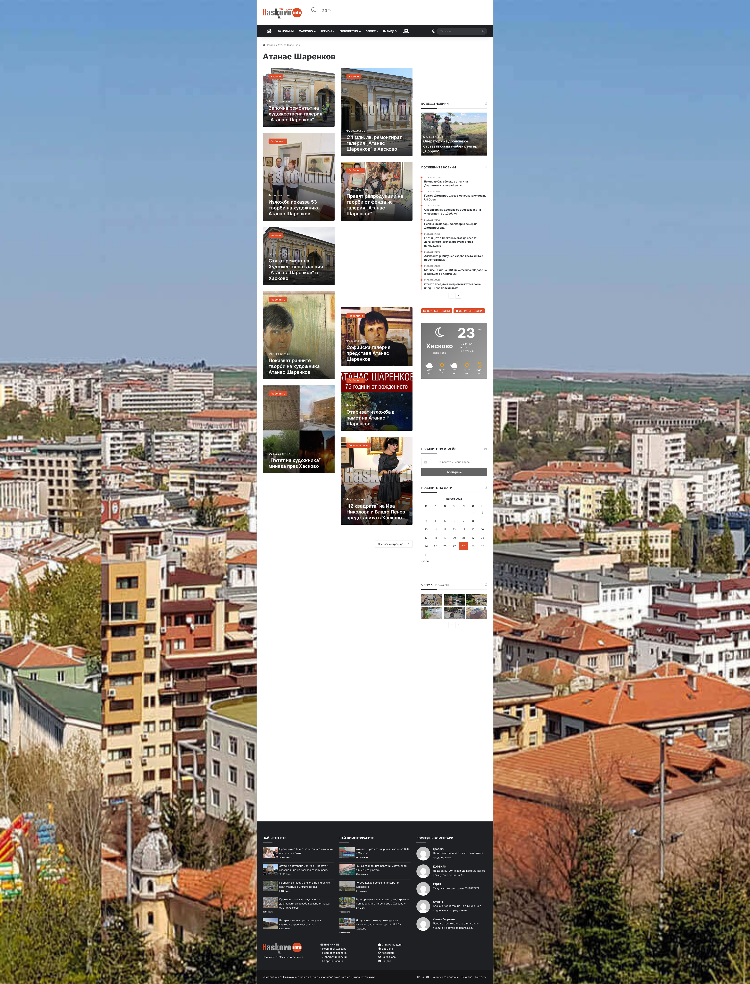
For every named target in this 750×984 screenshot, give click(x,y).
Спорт (371, 31)
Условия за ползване (446, 977)
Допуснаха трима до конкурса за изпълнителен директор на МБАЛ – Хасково (378, 924)
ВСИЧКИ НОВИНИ (438, 310)
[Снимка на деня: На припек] (476, 600)
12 (445, 529)
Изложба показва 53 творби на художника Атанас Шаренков (294, 207)
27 (454, 546)
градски (438, 849)
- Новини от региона (333, 952)
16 (482, 529)
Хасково (306, 31)
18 (435, 537)
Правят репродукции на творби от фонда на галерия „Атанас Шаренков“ (374, 204)
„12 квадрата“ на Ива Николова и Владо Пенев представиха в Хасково (375, 512)
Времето (387, 948)
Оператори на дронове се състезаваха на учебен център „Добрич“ (450, 146)
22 (473, 537)
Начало (270, 45)
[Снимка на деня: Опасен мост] (431, 600)
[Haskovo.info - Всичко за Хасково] (282, 13)
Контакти (480, 977)
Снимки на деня (391, 944)
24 (426, 546)
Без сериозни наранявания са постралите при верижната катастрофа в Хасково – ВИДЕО (382, 903)
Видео (391, 31)
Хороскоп (387, 952)
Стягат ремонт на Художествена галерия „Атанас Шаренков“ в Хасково (296, 269)
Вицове (386, 961)
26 (444, 546)
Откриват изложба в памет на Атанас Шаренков (370, 418)
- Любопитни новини (333, 956)
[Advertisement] (376, 266)
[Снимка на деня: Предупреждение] (476, 613)
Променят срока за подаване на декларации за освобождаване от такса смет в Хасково (304, 903)
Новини (287, 31)
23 (482, 537)
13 (454, 529)
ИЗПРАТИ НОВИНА (470, 310)
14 (463, 529)
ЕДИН (437, 884)
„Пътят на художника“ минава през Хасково (295, 463)
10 (426, 529)
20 (454, 537)
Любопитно (348, 31)
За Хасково (388, 956)
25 (435, 546)
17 (426, 537)
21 (463, 537)
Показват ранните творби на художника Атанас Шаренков (294, 366)
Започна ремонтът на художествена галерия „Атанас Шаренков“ (295, 114)
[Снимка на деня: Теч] (454, 600)
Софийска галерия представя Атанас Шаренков (368, 353)
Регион (326, 31)
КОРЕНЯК (439, 866)
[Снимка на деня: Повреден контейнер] (431, 613)
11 (435, 529)
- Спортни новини (331, 961)
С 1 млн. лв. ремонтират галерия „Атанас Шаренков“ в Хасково (374, 143)
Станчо (438, 901)
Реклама (467, 977)
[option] (454, 134)
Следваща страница (390, 544)
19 (445, 537)
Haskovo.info (291, 977)
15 (473, 529)
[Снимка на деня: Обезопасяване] (454, 613)
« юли (425, 561)
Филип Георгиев (444, 919)
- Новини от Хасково (333, 948)
